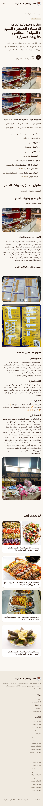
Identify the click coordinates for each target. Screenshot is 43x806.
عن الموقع (38, 705)
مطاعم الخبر (37, 721)
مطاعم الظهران (36, 743)
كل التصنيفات (36, 702)
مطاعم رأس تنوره (35, 778)
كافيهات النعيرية (36, 787)
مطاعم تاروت (37, 784)
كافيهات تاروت (36, 790)
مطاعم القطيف (36, 740)
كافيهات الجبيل (36, 746)
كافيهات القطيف (35, 752)
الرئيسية (38, 13)
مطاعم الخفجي (36, 772)
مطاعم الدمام (37, 724)
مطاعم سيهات (36, 762)
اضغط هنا (21, 168)
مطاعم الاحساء (28, 13)
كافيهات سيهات (36, 775)
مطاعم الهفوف (36, 765)
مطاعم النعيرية (36, 768)
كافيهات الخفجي (36, 781)
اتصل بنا (38, 708)
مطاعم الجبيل (36, 737)
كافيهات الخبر (36, 727)
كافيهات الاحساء (36, 749)
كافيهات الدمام (36, 734)
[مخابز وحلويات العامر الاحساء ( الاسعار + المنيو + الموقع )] (21, 104)
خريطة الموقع (37, 711)
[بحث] (4, 4)
